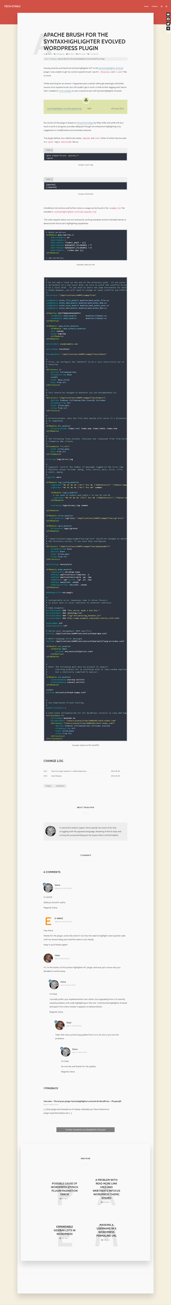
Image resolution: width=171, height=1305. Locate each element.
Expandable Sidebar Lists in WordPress (64, 1230)
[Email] (168, 14)
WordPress (60, 786)
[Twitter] (168, 23)
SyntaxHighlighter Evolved (111, 68)
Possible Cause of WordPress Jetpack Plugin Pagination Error (64, 1189)
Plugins (48, 786)
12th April (64, 1238)
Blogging (61, 54)
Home (146, 6)
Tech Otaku (12, 6)
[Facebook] (168, 19)
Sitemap (155, 6)
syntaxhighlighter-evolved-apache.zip (64, 108)
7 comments (93, 54)
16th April (106, 1240)
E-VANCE (59, 918)
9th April (65, 1198)
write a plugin (65, 91)
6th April (71, 54)
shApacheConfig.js (85, 122)
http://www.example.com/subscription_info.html (93, 618)
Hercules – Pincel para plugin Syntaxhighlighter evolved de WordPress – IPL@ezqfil (82, 1101)
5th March (106, 1202)
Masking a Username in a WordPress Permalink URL (106, 1230)
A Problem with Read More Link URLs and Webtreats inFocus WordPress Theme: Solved (106, 1189)
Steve (49, 54)
